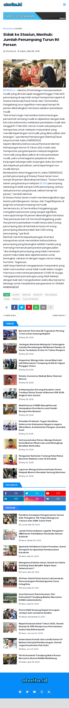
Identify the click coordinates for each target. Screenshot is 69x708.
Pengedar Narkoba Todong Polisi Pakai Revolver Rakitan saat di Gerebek (41, 457)
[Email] (43, 307)
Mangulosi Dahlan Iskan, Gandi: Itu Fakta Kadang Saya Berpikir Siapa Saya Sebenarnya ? (42, 565)
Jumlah (18, 28)
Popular (10, 507)
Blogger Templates (40, 702)
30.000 (43, 183)
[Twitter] (21, 307)
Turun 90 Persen (30, 299)
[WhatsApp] (36, 307)
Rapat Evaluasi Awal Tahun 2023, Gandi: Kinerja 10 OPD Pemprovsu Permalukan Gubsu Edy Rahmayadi (41, 626)
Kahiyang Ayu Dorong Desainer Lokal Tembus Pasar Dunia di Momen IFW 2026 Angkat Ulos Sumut (41, 392)
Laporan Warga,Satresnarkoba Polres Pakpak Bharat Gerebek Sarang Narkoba (42, 471)
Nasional (38, 294)
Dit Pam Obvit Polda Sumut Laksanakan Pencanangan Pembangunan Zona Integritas (41, 581)
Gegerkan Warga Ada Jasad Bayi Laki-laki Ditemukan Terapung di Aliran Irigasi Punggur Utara (42, 363)
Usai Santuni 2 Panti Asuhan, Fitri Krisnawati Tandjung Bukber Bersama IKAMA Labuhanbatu (40, 597)
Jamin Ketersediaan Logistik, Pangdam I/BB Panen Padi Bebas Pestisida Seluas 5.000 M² (41, 533)
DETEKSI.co (9, 90)
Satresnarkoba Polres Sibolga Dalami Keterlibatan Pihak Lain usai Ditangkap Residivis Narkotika (41, 443)
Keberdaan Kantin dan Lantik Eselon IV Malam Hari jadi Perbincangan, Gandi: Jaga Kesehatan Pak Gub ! (40, 642)
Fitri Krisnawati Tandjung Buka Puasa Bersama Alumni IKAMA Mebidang (40, 657)
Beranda (7, 28)
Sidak (6, 299)
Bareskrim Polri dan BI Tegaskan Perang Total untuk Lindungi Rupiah (41, 332)
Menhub (26, 294)
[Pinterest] (29, 307)
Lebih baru (10, 315)
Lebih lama (58, 315)
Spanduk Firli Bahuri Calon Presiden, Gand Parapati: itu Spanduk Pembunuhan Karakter (42, 549)
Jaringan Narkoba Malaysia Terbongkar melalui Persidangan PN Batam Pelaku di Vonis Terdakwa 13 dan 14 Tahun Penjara (42, 347)
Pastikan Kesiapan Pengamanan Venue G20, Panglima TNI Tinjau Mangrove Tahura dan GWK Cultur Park (41, 518)
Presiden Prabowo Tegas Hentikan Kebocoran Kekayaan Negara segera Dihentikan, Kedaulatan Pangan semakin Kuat (42, 426)
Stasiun (16, 299)
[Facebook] (14, 307)
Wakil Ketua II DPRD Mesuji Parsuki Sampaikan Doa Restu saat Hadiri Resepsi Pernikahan (38, 408)
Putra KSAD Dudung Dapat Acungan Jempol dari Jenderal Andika (39, 611)
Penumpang (51, 294)
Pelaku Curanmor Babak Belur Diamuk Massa (40, 377)
